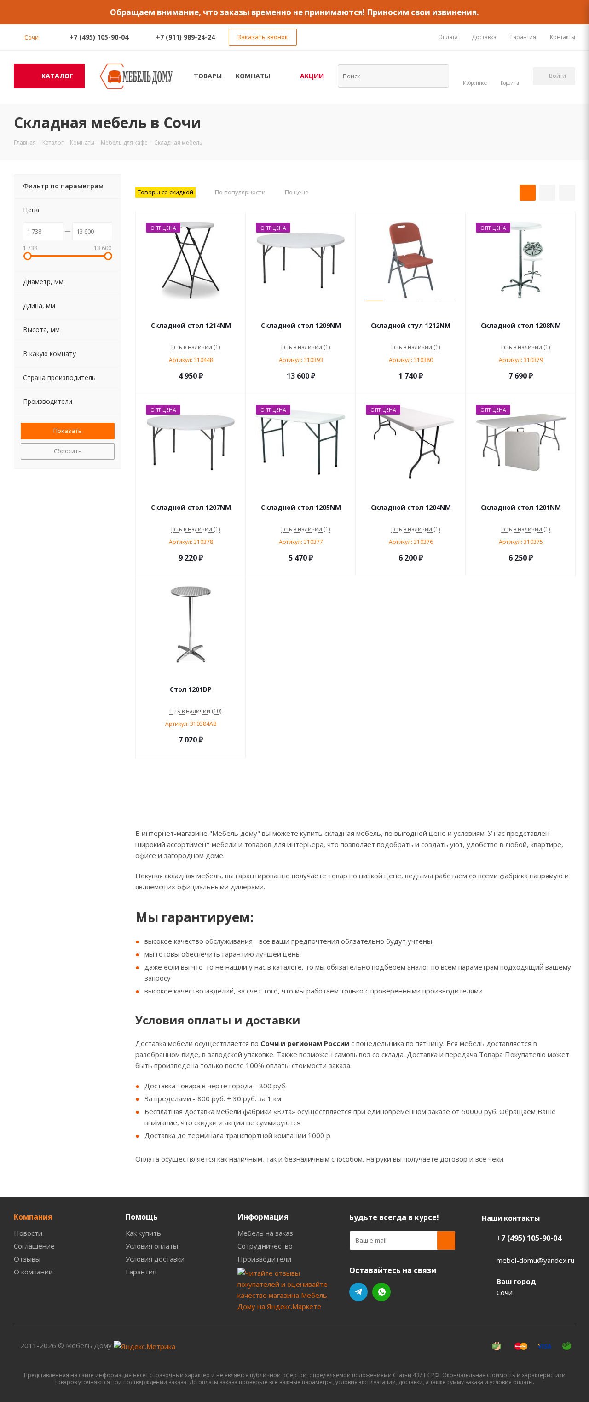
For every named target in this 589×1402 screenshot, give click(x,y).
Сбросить (68, 451)
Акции (312, 75)
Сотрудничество (265, 1245)
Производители (264, 1258)
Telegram (358, 1292)
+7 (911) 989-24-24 (185, 37)
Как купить (143, 1233)
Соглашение (34, 1245)
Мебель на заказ (265, 1233)
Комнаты (253, 75)
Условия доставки (155, 1258)
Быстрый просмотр (190, 312)
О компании (33, 1271)
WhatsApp (381, 1292)
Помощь (142, 1217)
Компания (33, 1217)
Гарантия (141, 1271)
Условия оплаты (152, 1245)
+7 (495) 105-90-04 (98, 37)
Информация (263, 1217)
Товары (208, 75)
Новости (28, 1233)
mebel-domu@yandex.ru (535, 1260)
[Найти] (436, 75)
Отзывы (27, 1258)
